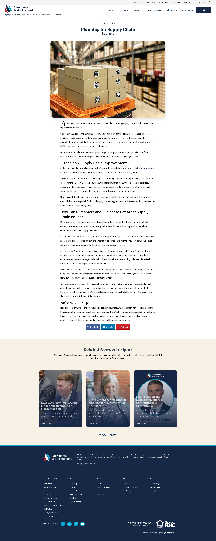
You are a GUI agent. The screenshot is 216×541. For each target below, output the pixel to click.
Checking (73, 483)
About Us (171, 10)
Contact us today (68, 320)
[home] (29, 9)
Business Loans (102, 491)
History (125, 483)
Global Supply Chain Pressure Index (137, 168)
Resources (187, 10)
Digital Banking (75, 502)
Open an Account (50, 487)
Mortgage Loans (155, 10)
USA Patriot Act (49, 502)
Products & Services (104, 487)
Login (203, 10)
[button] (210, 2)
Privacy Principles (50, 512)
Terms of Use (49, 516)
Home (111, 10)
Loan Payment (164, 2)
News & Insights (156, 483)
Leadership (127, 491)
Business (137, 10)
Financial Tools (155, 487)
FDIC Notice (48, 509)
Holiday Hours (155, 491)
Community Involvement (132, 487)
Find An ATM (150, 2)
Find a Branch (49, 483)
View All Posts (108, 435)
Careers (177, 2)
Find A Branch (137, 2)
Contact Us (200, 2)
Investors (187, 2)
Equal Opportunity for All (53, 505)
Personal (123, 10)
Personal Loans (76, 491)
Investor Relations (50, 498)
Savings (73, 487)
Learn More (46, 423)
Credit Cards (75, 498)
